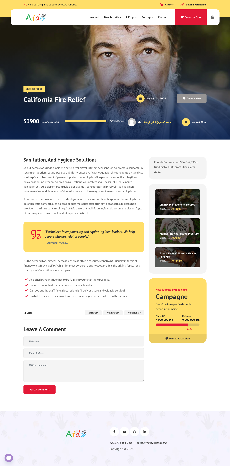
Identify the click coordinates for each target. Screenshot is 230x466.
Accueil (94, 17)
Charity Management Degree (177, 204)
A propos (131, 17)
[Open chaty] (9, 458)
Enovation (93, 312)
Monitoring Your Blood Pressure (179, 233)
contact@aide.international (152, 442)
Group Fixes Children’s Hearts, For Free (178, 255)
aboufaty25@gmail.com (157, 122)
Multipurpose (134, 312)
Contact (163, 17)
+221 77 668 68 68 (121, 442)
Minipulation (113, 312)
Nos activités (112, 17)
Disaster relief (34, 89)
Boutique (147, 17)
